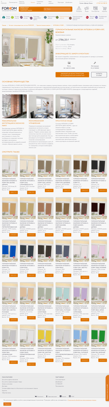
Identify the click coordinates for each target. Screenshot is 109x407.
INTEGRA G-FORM (58, 25)
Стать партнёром (60, 379)
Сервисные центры (40, 2)
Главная (4, 25)
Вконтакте (40, 396)
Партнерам (61, 2)
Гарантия (4, 390)
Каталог (33, 2)
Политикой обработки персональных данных (82, 400)
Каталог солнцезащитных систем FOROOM (21, 25)
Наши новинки (51, 2)
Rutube (64, 396)
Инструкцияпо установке (95, 67)
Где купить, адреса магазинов (10, 379)
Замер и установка (7, 384)
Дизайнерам (68, 2)
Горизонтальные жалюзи (43, 25)
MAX (72, 396)
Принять (7, 404)
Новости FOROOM (22, 2)
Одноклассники (52, 396)
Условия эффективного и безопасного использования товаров (20, 388)
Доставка (4, 386)
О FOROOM (3, 2)
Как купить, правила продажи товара (12, 382)
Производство (13, 2)
